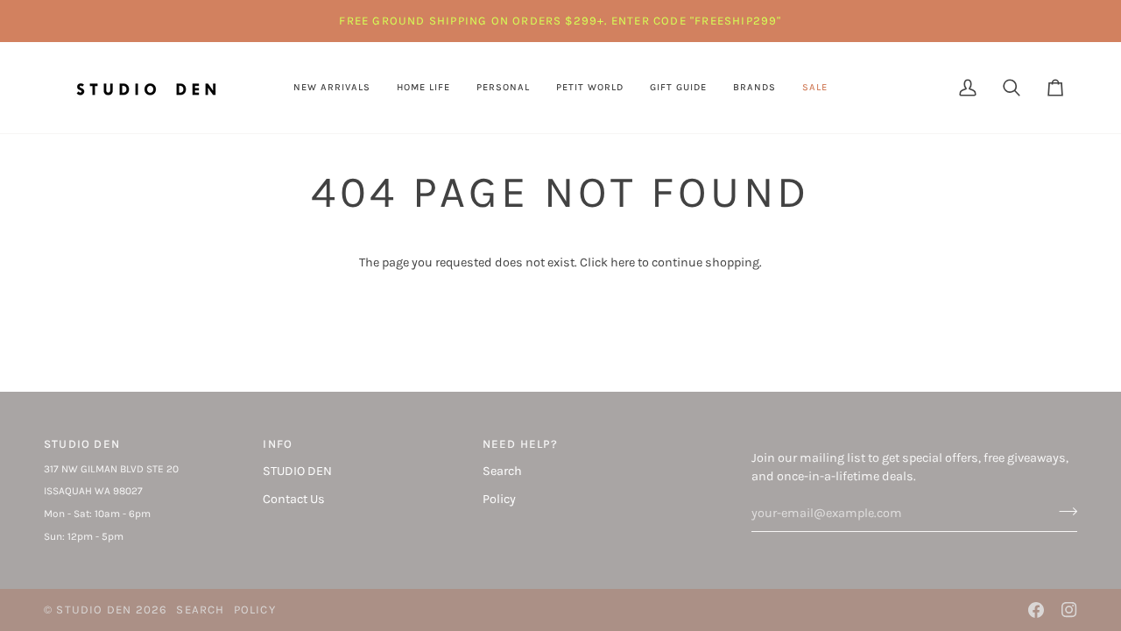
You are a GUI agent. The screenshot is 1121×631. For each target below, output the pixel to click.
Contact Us (294, 499)
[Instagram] (1069, 610)
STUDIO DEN (297, 471)
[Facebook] (1036, 610)
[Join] (1062, 511)
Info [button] (278, 443)
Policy (499, 499)
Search (502, 471)
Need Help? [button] (521, 443)
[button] (423, 87)
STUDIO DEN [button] (82, 443)
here (622, 262)
